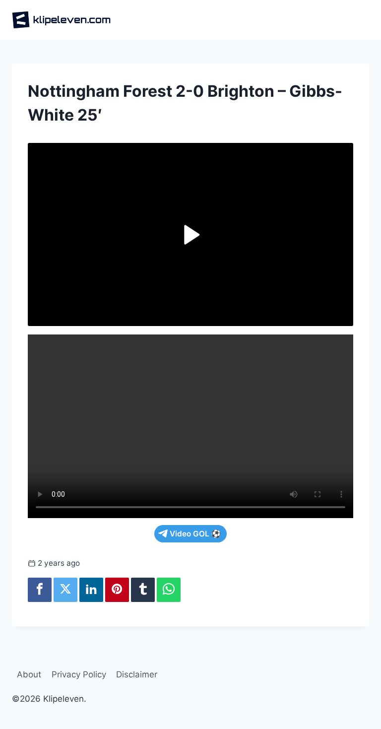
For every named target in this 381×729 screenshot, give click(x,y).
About (29, 674)
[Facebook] (40, 590)
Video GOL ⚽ (195, 533)
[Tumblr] (143, 590)
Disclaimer (136, 674)
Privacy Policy (79, 674)
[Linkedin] (91, 590)
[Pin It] (117, 590)
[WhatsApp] (169, 590)
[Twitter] (65, 590)
